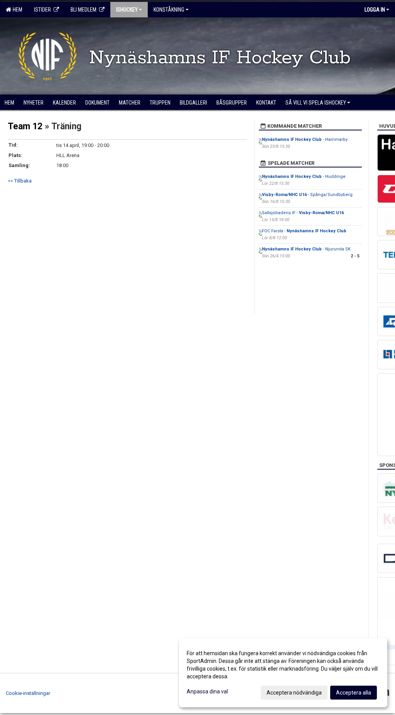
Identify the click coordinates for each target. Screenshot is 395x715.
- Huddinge (304, 176)
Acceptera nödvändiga (294, 693)
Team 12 (25, 126)
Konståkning (169, 10)
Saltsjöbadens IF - (303, 212)
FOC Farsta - (304, 230)
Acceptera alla (353, 693)
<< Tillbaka (20, 181)
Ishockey (127, 10)
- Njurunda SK (306, 249)
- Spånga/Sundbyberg (307, 194)
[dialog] (283, 672)
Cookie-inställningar (28, 693)
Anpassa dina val (207, 691)
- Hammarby (305, 139)
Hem (16, 10)
